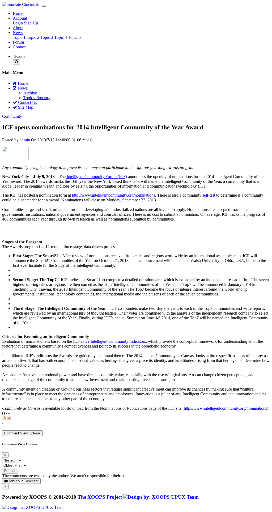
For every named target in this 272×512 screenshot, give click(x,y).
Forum (18, 42)
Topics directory (36, 97)
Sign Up (31, 23)
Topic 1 (19, 37)
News (18, 32)
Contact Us (27, 102)
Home (18, 13)
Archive (30, 93)
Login (18, 23)
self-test (208, 195)
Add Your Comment (23, 481)
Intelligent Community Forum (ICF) (96, 176)
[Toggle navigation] (44, 6)
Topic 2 (33, 37)
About (18, 28)
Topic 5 (74, 37)
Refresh (10, 471)
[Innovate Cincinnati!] (22, 4)
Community (12, 116)
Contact (19, 47)
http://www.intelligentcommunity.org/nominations (113, 195)
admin (25, 140)
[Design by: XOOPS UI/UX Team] (161, 497)
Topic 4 (60, 37)
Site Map (25, 107)
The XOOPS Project (100, 497)
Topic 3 (46, 37)
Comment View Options (22, 433)
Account (20, 18)
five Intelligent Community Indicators (114, 341)
